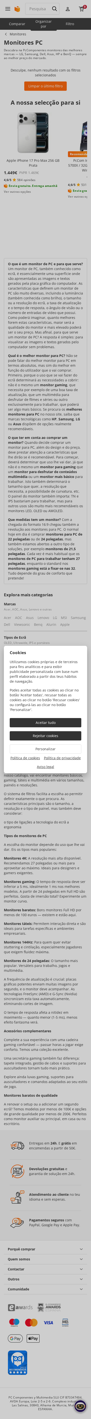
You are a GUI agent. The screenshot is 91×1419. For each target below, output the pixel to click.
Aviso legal (45, 766)
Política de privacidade (62, 758)
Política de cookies (25, 758)
